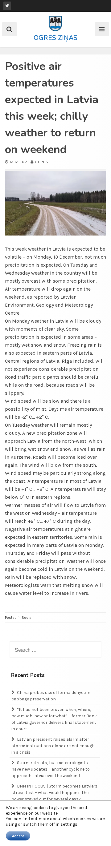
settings (68, 824)
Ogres (41, 162)
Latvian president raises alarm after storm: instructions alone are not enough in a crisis (53, 746)
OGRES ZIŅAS (55, 38)
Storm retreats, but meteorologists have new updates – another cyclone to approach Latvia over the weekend (50, 769)
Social (27, 617)
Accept (18, 836)
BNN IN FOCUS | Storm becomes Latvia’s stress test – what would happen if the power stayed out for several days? (54, 793)
